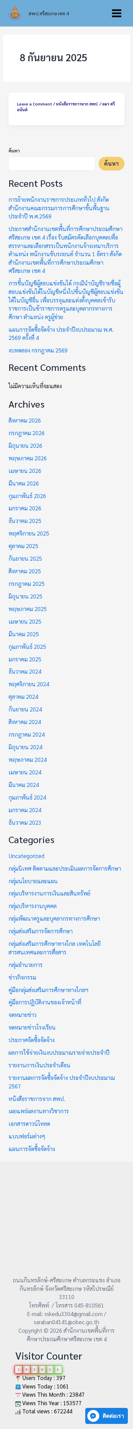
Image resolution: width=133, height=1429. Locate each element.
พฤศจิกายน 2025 (29, 533)
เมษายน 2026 (25, 470)
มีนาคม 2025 (24, 634)
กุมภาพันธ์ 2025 (27, 646)
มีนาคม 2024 (24, 784)
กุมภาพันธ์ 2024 (27, 797)
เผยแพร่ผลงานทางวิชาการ (39, 1111)
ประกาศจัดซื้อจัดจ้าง (32, 1040)
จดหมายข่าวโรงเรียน (32, 1027)
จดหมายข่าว (22, 1014)
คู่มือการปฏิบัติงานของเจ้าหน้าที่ (45, 1002)
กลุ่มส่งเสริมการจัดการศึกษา (41, 931)
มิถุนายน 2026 (25, 445)
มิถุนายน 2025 (25, 596)
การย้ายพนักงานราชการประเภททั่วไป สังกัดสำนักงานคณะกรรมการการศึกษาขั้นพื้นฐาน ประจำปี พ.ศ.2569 (59, 208)
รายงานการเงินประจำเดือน (39, 1065)
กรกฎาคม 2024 (27, 734)
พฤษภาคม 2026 (28, 458)
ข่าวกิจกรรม (22, 977)
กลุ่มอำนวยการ (26, 964)
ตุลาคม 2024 (23, 696)
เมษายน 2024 (25, 772)
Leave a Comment (34, 103)
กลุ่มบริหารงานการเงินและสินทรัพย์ (49, 893)
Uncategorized (26, 855)
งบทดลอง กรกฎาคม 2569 (38, 350)
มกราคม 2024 (25, 810)
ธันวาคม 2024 (25, 671)
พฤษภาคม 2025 (28, 608)
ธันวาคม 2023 (25, 822)
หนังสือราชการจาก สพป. (77, 103)
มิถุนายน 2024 (25, 747)
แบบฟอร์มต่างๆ (27, 1136)
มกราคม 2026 (25, 508)
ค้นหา (14, 150)
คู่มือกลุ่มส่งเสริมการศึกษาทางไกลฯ (48, 989)
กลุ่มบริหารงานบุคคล (33, 905)
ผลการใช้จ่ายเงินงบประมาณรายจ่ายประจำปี (59, 1052)
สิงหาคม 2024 (25, 721)
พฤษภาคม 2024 (28, 759)
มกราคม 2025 (25, 659)
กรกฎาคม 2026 (27, 433)
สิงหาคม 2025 (25, 571)
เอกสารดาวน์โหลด (29, 1123)
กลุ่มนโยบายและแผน (33, 881)
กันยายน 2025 (25, 558)
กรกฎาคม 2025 (27, 583)
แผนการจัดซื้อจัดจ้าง (32, 1148)
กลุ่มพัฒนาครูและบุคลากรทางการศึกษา (54, 918)
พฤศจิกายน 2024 (29, 684)
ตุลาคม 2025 (23, 545)
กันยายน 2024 (25, 709)
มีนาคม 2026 (24, 483)
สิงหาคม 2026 (25, 420)
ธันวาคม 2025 (25, 520)
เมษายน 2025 (25, 621)
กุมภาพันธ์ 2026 (27, 495)
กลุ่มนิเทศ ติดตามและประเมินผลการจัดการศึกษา (65, 868)
